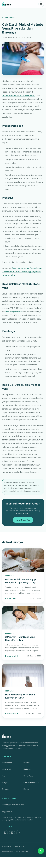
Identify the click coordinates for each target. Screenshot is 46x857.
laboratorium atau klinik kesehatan (18, 95)
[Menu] (41, 4)
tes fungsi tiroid (14, 311)
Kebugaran (9, 17)
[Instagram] (5, 832)
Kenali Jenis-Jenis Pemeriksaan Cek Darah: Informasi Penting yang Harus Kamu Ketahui (22, 271)
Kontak (26, 789)
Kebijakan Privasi (8, 852)
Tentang (5, 789)
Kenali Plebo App (23, 520)
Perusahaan (7, 762)
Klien (4, 776)
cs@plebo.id (7, 811)
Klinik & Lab (6, 769)
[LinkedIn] (12, 832)
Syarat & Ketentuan (22, 852)
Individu (27, 762)
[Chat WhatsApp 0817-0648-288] (41, 851)
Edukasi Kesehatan (31, 782)
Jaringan (27, 769)
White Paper (28, 776)
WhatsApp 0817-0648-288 (13, 804)
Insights (5, 782)
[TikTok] (19, 832)
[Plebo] (6, 4)
